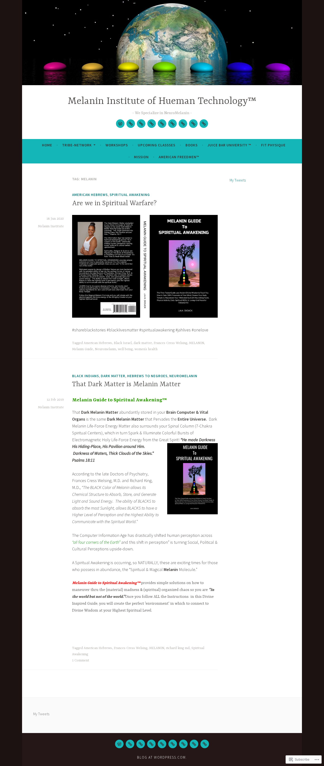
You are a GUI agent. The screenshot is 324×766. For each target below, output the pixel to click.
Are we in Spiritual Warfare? (114, 203)
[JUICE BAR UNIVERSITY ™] (172, 744)
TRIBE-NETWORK (77, 145)
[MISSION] (194, 744)
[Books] (162, 123)
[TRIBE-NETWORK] (130, 123)
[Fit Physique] (183, 123)
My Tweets (238, 180)
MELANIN (196, 343)
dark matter (143, 343)
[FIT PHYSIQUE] (183, 744)
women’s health (145, 349)
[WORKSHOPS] (141, 123)
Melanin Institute (51, 226)
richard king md (178, 648)
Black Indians (85, 376)
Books (191, 145)
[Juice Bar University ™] (172, 123)
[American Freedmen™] (203, 123)
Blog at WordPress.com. (162, 757)
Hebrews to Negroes (147, 376)
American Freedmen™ (179, 157)
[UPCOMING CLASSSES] (151, 744)
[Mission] (193, 123)
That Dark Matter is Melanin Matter (126, 384)
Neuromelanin (105, 349)
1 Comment (80, 660)
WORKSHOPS (117, 145)
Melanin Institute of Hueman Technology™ (162, 101)
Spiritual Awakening (130, 194)
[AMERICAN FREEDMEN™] (204, 744)
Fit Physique (273, 145)
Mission (141, 157)
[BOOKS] (162, 744)
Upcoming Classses (156, 145)
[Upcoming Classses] (151, 123)
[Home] (120, 123)
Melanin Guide (82, 349)
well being (125, 349)
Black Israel (123, 343)
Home (47, 145)
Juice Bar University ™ (229, 145)
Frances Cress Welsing (170, 343)
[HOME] (119, 744)
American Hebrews (90, 194)
